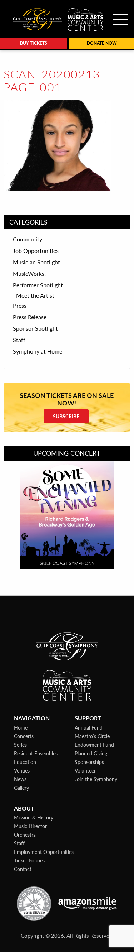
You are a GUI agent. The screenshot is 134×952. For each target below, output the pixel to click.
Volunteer (85, 770)
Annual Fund (89, 727)
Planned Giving (91, 753)
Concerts (24, 736)
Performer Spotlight (38, 285)
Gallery (21, 787)
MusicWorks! (29, 274)
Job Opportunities (36, 251)
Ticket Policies (29, 860)
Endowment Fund (94, 744)
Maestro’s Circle (92, 736)
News (20, 779)
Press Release (29, 317)
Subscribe (66, 416)
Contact (22, 868)
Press (19, 305)
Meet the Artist (35, 295)
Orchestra (25, 834)
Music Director (30, 825)
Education (25, 761)
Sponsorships (89, 761)
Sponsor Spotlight (35, 328)
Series (20, 744)
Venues (22, 770)
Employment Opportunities (44, 851)
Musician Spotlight (36, 262)
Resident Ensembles (36, 753)
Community (27, 239)
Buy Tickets (33, 43)
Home (21, 727)
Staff (19, 340)
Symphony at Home (37, 351)
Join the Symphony (96, 779)
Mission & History (33, 817)
